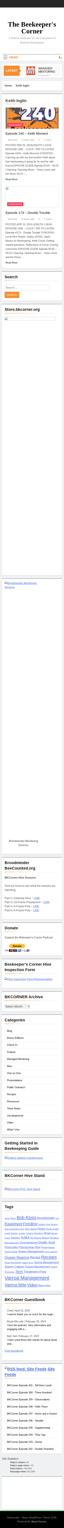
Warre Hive (44, 1285)
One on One (14, 1073)
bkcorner (12, 139)
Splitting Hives (27, 1263)
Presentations (14, 1080)
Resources (13, 1101)
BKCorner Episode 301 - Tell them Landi (29, 1385)
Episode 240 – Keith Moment (26, 133)
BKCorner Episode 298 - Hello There (27, 1406)
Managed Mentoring (18, 1059)
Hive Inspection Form (14, 1229)
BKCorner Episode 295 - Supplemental (28, 1427)
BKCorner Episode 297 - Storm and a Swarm (32, 1413)
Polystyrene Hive (29, 1247)
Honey (41, 1228)
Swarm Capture (14, 1266)
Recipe (35, 1257)
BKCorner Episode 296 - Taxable (25, 1420)
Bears (13, 1218)
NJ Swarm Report (39, 1238)
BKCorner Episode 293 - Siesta (24, 1441)
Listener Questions (34, 1233)
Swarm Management (37, 1266)
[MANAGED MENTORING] (30, 70)
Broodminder (46, 1218)
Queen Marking (51, 1252)
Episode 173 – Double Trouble (27, 213)
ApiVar (7, 1218)
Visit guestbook (14, 1350)
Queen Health (11, 1252)
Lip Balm (21, 1233)
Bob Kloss (26, 1217)
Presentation (48, 1247)
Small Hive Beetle (13, 1262)
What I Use (13, 1129)
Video (10, 1122)
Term (19, 1271)
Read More (11, 179)
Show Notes (15, 125)
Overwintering (28, 1242)
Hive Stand (31, 1229)
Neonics (15, 1237)
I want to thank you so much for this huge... (31, 1314)
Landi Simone (11, 1233)
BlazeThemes (38, 1521)
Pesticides (11, 1247)
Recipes (11, 1094)
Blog (9, 1030)
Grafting (41, 1224)
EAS (57, 1218)
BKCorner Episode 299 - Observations (28, 1399)
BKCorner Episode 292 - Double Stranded (30, 1448)
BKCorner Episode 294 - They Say (26, 1434)
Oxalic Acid (46, 1242)
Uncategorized (15, 1115)
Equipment (13, 1224)
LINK (37, 898)
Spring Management (46, 1262)
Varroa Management (27, 1278)
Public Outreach (16, 1087)
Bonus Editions (15, 1037)
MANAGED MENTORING (46, 70)
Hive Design (52, 1224)
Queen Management (31, 1251)
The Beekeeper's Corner (32, 27)
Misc (9, 1066)
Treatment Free (35, 1271)
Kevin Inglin (52, 1229)
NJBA (25, 1237)
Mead (47, 1233)
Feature (11, 1052)
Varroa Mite (15, 1284)
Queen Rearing (17, 1257)
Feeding (30, 1224)
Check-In (12, 1044)
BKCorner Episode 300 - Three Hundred (29, 1392)
